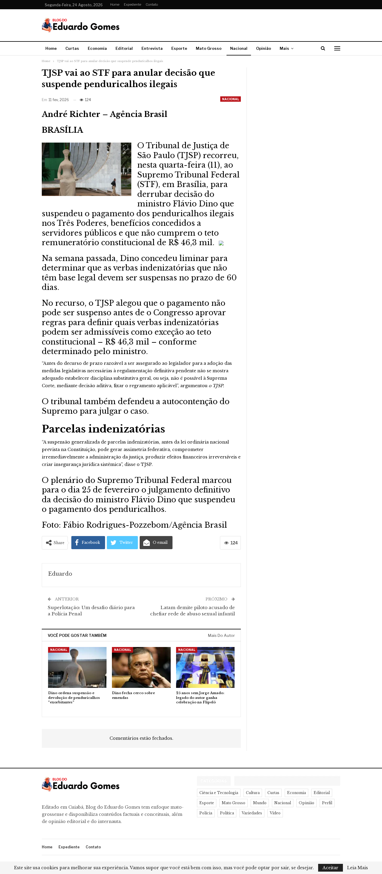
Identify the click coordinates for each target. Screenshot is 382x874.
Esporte (179, 48)
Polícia (205, 813)
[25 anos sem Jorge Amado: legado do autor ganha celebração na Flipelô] (205, 667)
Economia (97, 48)
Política (227, 813)
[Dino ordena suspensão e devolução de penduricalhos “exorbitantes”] (77, 667)
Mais (284, 48)
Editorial (124, 48)
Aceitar (330, 867)
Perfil (327, 803)
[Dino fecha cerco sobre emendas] (141, 667)
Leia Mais (357, 868)
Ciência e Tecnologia (218, 792)
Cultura (253, 792)
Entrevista (152, 48)
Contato (152, 4)
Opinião (263, 48)
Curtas (72, 48)
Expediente (132, 4)
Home (114, 4)
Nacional (238, 48)
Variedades (252, 813)
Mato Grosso (208, 48)
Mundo (260, 803)
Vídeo (275, 813)
